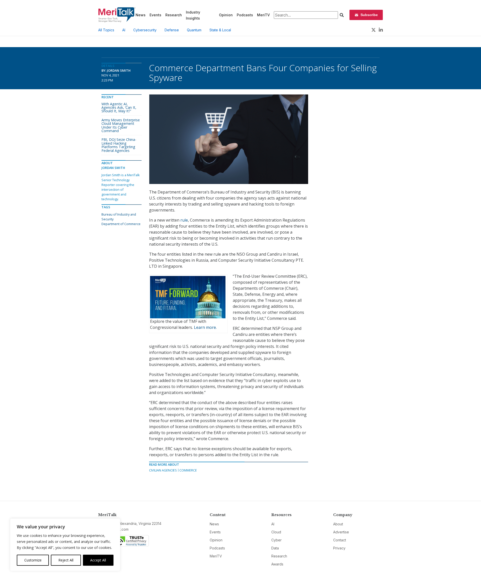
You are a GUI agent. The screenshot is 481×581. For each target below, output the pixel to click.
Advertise (341, 532)
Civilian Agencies (163, 470)
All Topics (106, 30)
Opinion (226, 15)
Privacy (339, 548)
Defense (172, 30)
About (338, 524)
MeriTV (263, 15)
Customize (33, 560)
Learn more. (205, 327)
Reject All (65, 560)
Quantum (194, 30)
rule (184, 220)
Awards (277, 564)
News (141, 15)
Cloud (276, 532)
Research (173, 15)
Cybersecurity (145, 30)
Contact (339, 540)
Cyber (276, 540)
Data (275, 548)
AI (123, 30)
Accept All (98, 560)
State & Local (220, 30)
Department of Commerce (121, 224)
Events (155, 15)
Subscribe (369, 15)
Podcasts (245, 15)
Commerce (188, 470)
